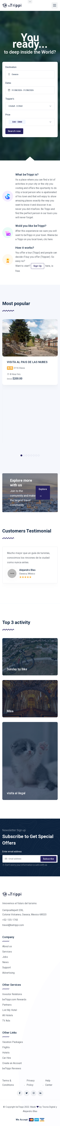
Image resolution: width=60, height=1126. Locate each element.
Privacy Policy (31, 1082)
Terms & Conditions (8, 1082)
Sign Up (37, 266)
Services (7, 951)
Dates (8, 83)
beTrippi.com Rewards (14, 999)
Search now (14, 131)
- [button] (15, 106)
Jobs (5, 956)
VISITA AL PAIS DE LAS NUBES (27, 362)
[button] (30, 122)
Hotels (6, 1052)
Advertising (8, 972)
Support (6, 967)
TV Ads (6, 1020)
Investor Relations (12, 994)
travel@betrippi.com (13, 925)
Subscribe (48, 858)
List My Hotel (9, 1010)
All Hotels (7, 1015)
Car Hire (6, 1057)
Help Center (48, 1082)
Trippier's (9, 99)
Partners (7, 1004)
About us (7, 946)
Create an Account (12, 1063)
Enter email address (12, 851)
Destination (10, 67)
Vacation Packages (12, 1042)
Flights (6, 1047)
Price (7, 114)
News (5, 962)
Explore (43, 489)
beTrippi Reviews (11, 1068)
